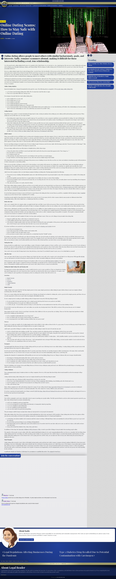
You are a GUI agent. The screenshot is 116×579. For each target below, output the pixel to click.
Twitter (61, 1)
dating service (7, 561)
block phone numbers (53, 261)
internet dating (17, 561)
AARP (5, 328)
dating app (4, 561)
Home (10, 5)
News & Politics (52, 5)
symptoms (42, 381)
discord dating (14, 561)
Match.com (11, 67)
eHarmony (21, 67)
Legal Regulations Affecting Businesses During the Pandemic (27, 553)
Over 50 (9, 279)
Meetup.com (36, 294)
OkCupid (16, 67)
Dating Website (10, 561)
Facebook (57, 1)
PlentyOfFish (34, 67)
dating (1, 561)
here (59, 451)
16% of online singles (26, 324)
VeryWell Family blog (9, 346)
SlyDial (82, 256)
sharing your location (46, 226)
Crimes (60, 5)
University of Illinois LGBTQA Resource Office (29, 429)
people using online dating (63, 89)
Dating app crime (31, 76)
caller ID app (16, 262)
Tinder (26, 67)
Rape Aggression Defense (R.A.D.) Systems (59, 387)
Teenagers (9, 281)
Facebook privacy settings (20, 124)
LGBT (8, 284)
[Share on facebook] (2, 56)
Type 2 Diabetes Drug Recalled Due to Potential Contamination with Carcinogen (84, 553)
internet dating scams (22, 561)
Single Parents (10, 278)
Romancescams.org (68, 187)
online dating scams (26, 561)
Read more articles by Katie (26, 539)
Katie (2, 38)
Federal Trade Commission (56, 73)
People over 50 (8, 324)
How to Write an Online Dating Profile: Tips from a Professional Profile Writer (34, 131)
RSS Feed (53, 1)
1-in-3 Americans (58, 65)
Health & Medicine (25, 5)
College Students (11, 283)
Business (16, 5)
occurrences (25, 414)
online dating (18, 65)
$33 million (80, 73)
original (51, 451)
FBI (53, 398)
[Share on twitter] (2, 58)
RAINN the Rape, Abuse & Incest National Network (46, 391)
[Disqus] (43, 475)
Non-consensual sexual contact (12, 372)
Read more (3, 574)
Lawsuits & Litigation (39, 5)
